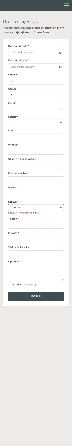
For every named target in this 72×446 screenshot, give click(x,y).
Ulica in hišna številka (22, 158)
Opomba (13, 261)
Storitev (13, 116)
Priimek (13, 144)
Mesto (12, 187)
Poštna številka (18, 173)
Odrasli (13, 74)
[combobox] (36, 109)
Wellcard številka (18, 247)
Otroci (12, 88)
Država (13, 201)
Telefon (13, 218)
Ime (11, 130)
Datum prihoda (18, 46)
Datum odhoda (18, 60)
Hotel (11, 103)
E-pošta (13, 233)
